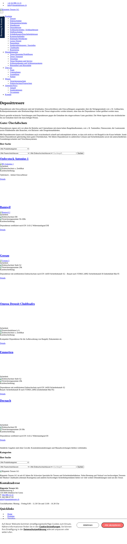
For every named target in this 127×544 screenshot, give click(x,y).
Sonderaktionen (16, 90)
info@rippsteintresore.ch (9, 499)
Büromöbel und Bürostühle (20, 65)
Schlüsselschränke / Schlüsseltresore (24, 30)
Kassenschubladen (17, 36)
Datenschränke (16, 21)
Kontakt (8, 94)
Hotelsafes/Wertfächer (18, 39)
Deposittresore (15, 27)
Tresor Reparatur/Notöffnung (21, 54)
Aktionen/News (11, 86)
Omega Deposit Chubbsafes (17, 303)
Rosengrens (14, 50)
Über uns (8, 68)
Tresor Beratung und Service (21, 61)
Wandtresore (15, 25)
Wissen (8, 79)
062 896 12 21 (8, 495)
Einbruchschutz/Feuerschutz (21, 83)
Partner (13, 77)
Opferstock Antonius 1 (14, 158)
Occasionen (14, 92)
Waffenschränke (16, 32)
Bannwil (5, 207)
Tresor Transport (16, 56)
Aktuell (13, 88)
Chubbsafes (14, 48)
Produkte (8, 16)
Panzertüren (14, 43)
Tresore (13, 18)
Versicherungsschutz (18, 81)
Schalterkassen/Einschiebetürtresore (24, 34)
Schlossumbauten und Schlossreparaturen (26, 63)
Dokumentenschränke (18, 23)
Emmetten (6, 352)
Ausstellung (14, 74)
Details (2, 179)
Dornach (5, 400)
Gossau (4, 255)
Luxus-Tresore (15, 41)
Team (12, 70)
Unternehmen (15, 72)
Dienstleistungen (11, 52)
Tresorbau (14, 59)
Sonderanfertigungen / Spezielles (23, 45)
